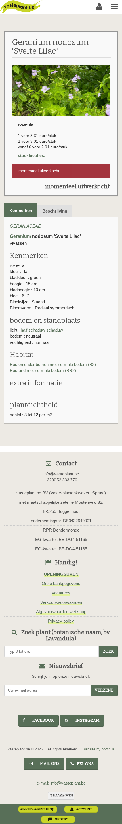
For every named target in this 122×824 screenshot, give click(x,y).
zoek (108, 651)
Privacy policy (61, 621)
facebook (40, 720)
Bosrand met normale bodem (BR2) (43, 370)
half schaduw (33, 330)
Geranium (20, 236)
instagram (85, 720)
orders (61, 819)
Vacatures (61, 592)
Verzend (104, 690)
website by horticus (99, 749)
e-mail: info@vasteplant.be (61, 783)
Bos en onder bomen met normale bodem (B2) (53, 364)
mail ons (47, 763)
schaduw (54, 330)
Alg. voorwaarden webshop (61, 611)
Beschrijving (54, 211)
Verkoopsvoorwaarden (61, 602)
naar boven (62, 795)
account (84, 809)
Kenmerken (20, 210)
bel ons (84, 763)
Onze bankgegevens (61, 583)
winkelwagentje (35, 809)
